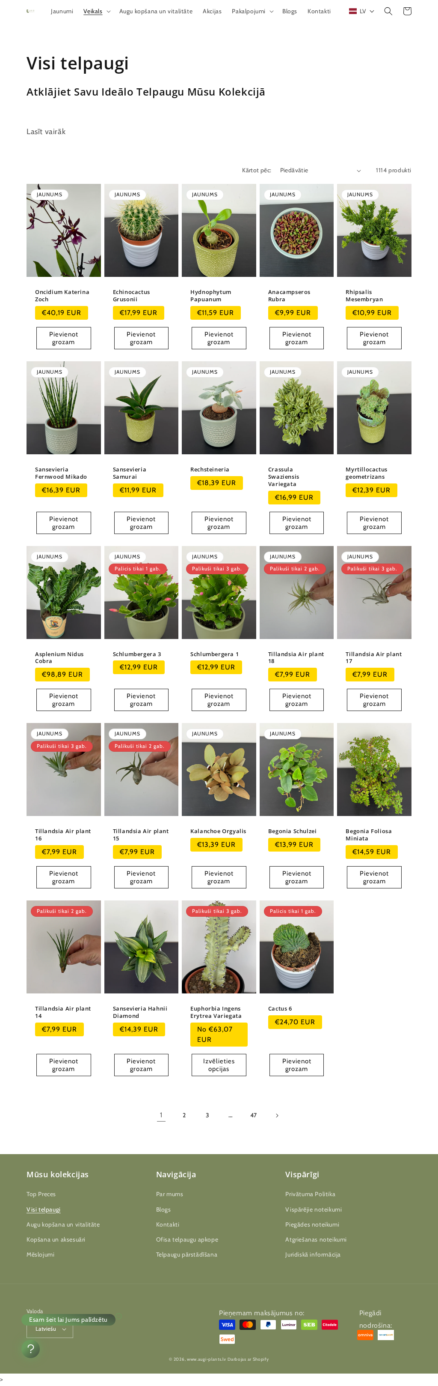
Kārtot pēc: (256, 170)
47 (253, 1115)
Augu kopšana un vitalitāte (63, 1224)
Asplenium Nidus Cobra (59, 658)
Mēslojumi (40, 1254)
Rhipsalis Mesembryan (364, 295)
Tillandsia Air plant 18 (296, 658)
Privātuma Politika (310, 1194)
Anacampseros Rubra (289, 295)
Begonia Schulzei (292, 831)
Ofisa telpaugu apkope (187, 1239)
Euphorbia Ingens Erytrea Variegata (216, 1012)
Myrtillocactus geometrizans (366, 473)
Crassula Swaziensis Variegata (283, 477)
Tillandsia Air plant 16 (63, 835)
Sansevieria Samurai (130, 473)
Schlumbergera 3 (137, 654)
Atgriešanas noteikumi (316, 1239)
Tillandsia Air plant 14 (63, 1012)
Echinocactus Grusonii (131, 295)
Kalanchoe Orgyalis (218, 831)
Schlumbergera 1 (214, 654)
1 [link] (161, 1115)
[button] (96, 11)
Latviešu (46, 1328)
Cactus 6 (280, 1008)
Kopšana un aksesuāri (56, 1239)
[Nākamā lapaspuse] (276, 1115)
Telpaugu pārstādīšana (187, 1254)
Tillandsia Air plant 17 (374, 658)
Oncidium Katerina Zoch (62, 295)
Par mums (169, 1194)
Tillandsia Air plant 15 (141, 835)
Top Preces (41, 1194)
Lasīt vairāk (46, 131)
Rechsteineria (210, 469)
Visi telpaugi (44, 1209)
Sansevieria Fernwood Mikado (61, 473)
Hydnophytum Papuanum (210, 295)
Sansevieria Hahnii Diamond (140, 1012)
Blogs (163, 1209)
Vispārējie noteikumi (313, 1209)
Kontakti (168, 1224)
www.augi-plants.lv (206, 1359)
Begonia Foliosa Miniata (369, 835)
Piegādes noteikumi (312, 1224)
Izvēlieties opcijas (219, 1065)
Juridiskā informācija (313, 1254)
